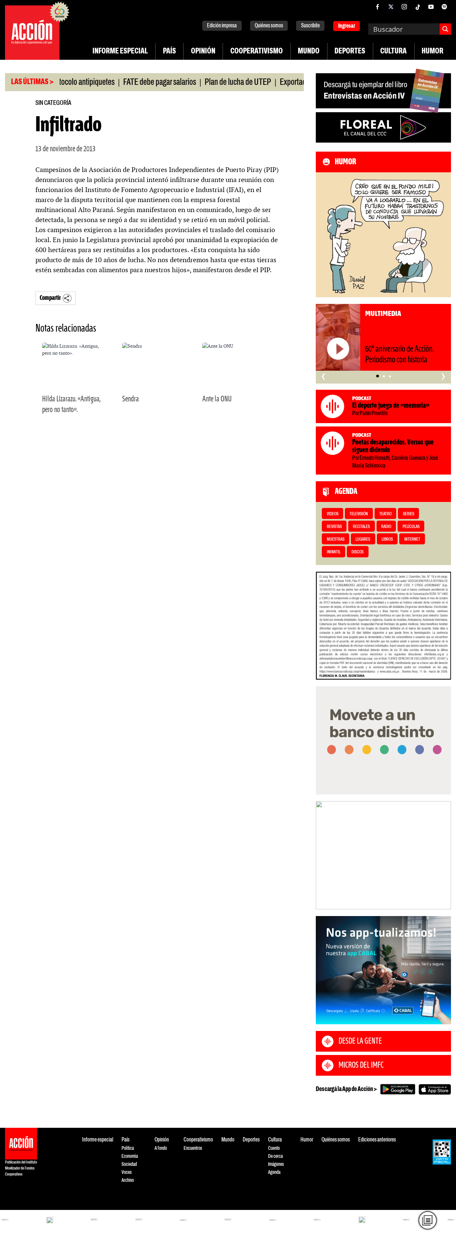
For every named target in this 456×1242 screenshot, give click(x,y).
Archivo (128, 1180)
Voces (127, 1172)
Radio (386, 527)
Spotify (444, 6)
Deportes (349, 51)
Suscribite (310, 26)
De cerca (275, 1156)
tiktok (417, 6)
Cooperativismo (256, 51)
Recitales (361, 527)
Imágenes (276, 1164)
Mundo (308, 51)
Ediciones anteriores (377, 1140)
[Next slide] (443, 855)
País (169, 51)
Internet (412, 539)
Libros (387, 539)
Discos (358, 552)
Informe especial (120, 51)
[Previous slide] (324, 855)
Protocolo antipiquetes (61, 82)
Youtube (431, 6)
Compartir (50, 298)
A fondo (161, 1148)
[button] (377, 376)
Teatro (385, 514)
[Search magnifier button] (445, 29)
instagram (404, 6)
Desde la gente (360, 1041)
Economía (130, 1156)
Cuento (274, 1148)
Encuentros (193, 1148)
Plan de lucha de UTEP (217, 82)
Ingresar (346, 26)
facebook (377, 6)
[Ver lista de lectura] (427, 1220)
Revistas (334, 527)
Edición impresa (222, 26)
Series (408, 514)
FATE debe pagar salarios (138, 82)
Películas (411, 527)
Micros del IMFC (361, 1065)
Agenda (274, 1172)
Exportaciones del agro (292, 82)
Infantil (333, 552)
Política (128, 1148)
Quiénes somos (269, 26)
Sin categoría (53, 103)
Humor (432, 51)
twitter (391, 7)
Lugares (363, 539)
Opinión (203, 51)
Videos (332, 514)
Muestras (336, 539)
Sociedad (129, 1164)
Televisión (359, 514)
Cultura (393, 51)
